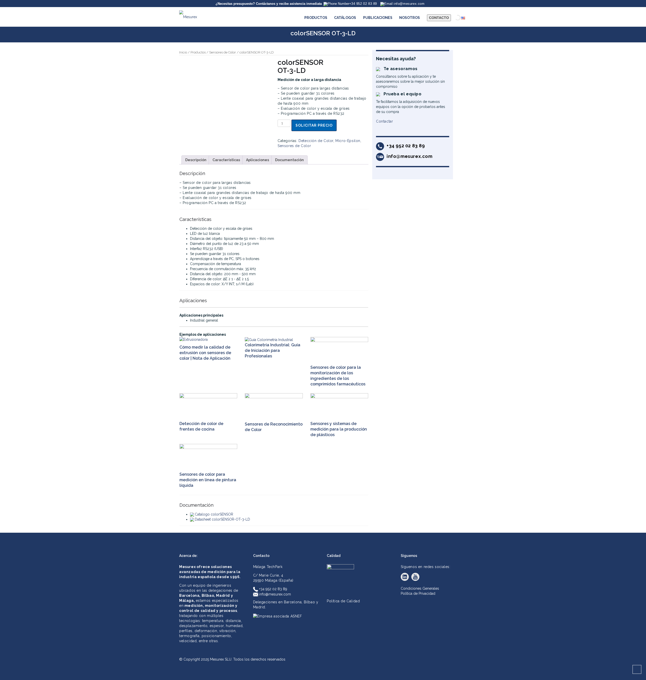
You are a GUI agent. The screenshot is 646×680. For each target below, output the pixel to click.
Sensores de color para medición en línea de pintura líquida (207, 480)
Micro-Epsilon (347, 141)
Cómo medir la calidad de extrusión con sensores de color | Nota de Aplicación (205, 353)
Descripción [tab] (195, 160)
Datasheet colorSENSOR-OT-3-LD (222, 519)
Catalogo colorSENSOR (214, 514)
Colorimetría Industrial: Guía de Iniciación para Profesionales (272, 350)
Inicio (183, 52)
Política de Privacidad (418, 593)
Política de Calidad (343, 601)
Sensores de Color (222, 52)
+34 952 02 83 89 (272, 589)
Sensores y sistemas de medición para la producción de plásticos (338, 429)
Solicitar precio (314, 125)
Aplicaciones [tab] (257, 160)
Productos (198, 52)
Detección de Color (316, 141)
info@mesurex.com (274, 594)
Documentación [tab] (289, 160)
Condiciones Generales (420, 588)
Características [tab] (226, 160)
